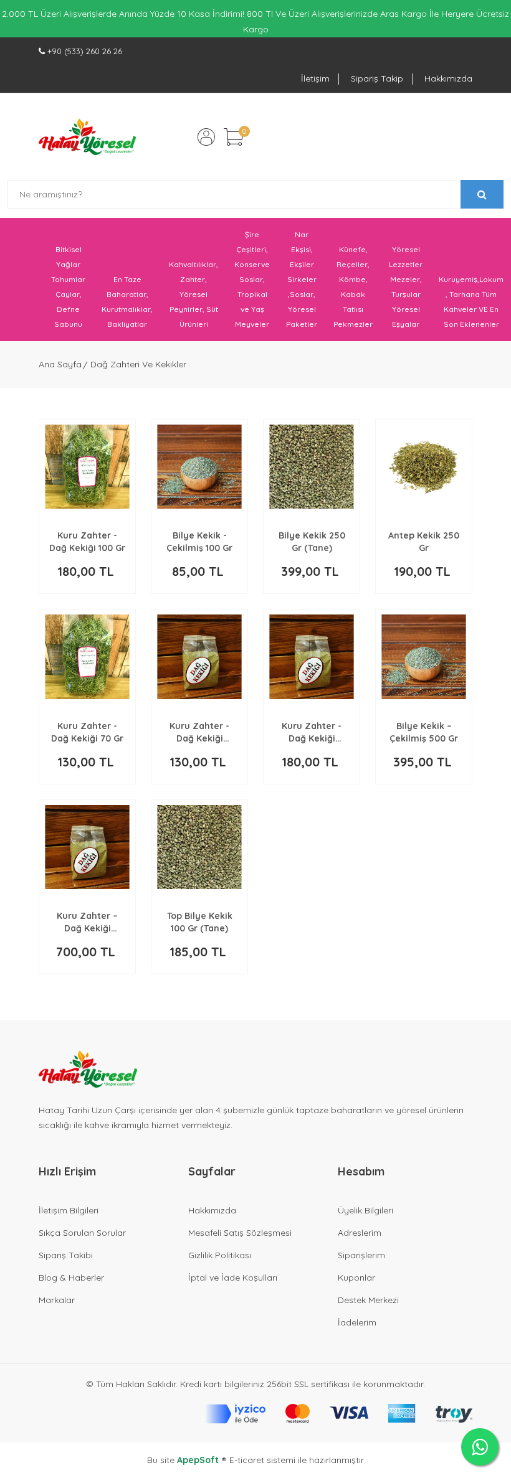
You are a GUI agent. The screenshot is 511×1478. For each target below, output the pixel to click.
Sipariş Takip (377, 78)
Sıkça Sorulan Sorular (82, 1232)
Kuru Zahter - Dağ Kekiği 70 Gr (87, 732)
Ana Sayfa (60, 364)
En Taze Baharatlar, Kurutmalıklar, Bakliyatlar (127, 302)
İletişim (315, 78)
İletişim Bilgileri (68, 1210)
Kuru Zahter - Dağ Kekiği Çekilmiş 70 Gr (199, 732)
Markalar (57, 1300)
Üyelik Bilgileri (365, 1210)
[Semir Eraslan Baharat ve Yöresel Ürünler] (87, 136)
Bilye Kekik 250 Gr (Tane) (312, 541)
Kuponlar (356, 1277)
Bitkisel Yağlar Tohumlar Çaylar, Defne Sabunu (68, 287)
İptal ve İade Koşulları (232, 1277)
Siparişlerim (361, 1255)
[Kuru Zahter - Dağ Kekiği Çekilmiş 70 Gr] (199, 656)
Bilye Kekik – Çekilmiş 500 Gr (423, 732)
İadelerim (357, 1322)
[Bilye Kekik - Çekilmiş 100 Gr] (199, 467)
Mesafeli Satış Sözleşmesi (240, 1232)
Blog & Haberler (71, 1277)
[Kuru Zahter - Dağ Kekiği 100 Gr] (87, 467)
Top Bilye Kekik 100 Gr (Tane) (199, 922)
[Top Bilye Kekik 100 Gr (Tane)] (199, 847)
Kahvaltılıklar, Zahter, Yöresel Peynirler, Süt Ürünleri (193, 294)
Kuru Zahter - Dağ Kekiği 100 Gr (87, 541)
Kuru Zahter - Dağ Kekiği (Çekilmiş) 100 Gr (311, 732)
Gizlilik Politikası (219, 1255)
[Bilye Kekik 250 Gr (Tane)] (312, 467)
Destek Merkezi (368, 1300)
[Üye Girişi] (206, 137)
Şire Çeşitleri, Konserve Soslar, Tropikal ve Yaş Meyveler (252, 279)
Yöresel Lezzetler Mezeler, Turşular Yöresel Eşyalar (406, 287)
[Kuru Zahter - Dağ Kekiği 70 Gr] (87, 656)
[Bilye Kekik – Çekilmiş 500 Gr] (424, 656)
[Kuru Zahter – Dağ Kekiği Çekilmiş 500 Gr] (87, 847)
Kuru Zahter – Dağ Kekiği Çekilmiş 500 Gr (87, 922)
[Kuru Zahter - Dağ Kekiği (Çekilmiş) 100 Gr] (312, 656)
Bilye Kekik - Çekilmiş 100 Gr (199, 541)
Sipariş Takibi (66, 1255)
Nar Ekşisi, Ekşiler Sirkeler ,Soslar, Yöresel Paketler (301, 279)
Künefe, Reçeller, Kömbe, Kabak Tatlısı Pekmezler (353, 287)
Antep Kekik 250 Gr (423, 541)
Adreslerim (359, 1232)
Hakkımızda (448, 78)
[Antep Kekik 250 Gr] (424, 467)
